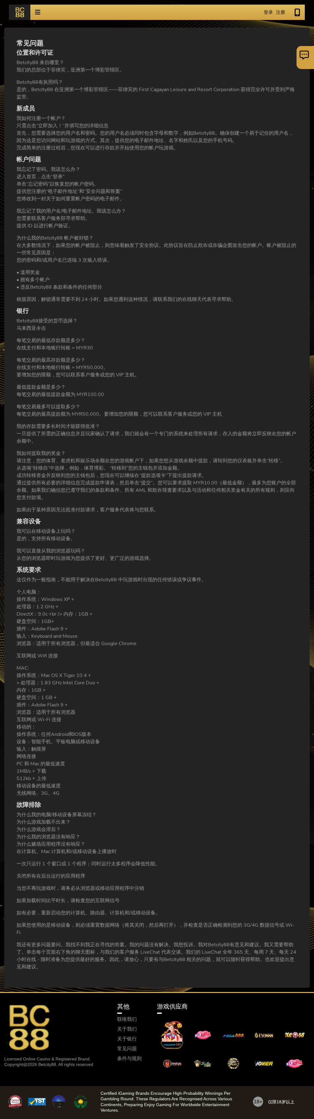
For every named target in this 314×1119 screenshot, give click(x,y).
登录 (268, 12)
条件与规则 (129, 1058)
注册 (280, 12)
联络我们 (127, 1019)
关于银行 (127, 1038)
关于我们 (127, 1029)
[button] (37, 12)
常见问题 (127, 1048)
